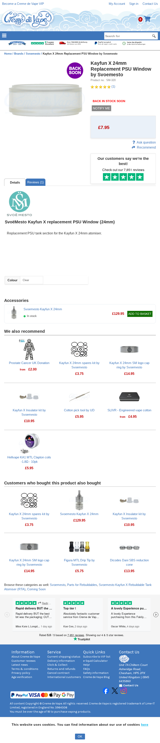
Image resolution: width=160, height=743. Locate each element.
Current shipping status (63, 656)
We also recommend (24, 331)
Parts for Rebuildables (82, 585)
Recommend (146, 147)
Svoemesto (57, 585)
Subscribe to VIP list (96, 656)
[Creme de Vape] (27, 19)
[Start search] (154, 36)
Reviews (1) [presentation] (35, 182)
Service (54, 652)
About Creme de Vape (25, 656)
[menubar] (80, 35)
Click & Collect (57, 665)
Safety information (96, 673)
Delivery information (61, 661)
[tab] (15, 182)
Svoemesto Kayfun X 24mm (43, 309)
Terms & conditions (24, 669)
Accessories (16, 300)
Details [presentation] (15, 182)
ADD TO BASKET (139, 313)
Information (22, 652)
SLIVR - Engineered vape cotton (129, 410)
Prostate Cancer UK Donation (29, 363)
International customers (64, 677)
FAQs (86, 669)
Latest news (19, 665)
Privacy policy (20, 673)
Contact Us (150, 3)
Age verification (21, 677)
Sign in (133, 3)
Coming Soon (36, 589)
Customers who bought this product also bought (52, 483)
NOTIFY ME (101, 108)
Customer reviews (23, 661)
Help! (86, 665)
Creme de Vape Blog (96, 677)
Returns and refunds (61, 669)
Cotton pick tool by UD (79, 410)
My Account (117, 3)
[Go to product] (29, 349)
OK (80, 736)
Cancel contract (58, 673)
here (144, 724)
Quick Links (94, 652)
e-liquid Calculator (95, 661)
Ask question (146, 142)
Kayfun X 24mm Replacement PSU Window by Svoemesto (121, 68)
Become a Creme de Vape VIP (23, 3)
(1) (113, 86)
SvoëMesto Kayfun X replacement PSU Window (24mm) (60, 222)
